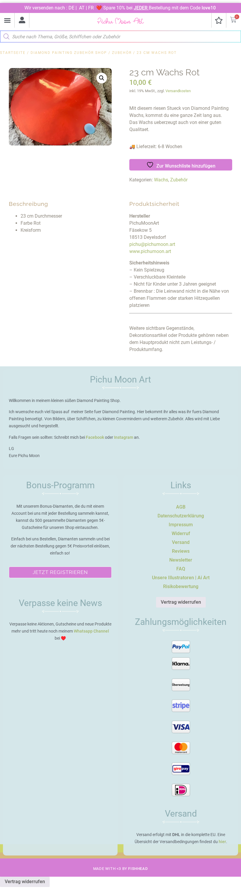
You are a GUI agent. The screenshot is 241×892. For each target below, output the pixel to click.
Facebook (95, 437)
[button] (7, 20)
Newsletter (180, 560)
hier (222, 841)
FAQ (180, 569)
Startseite (13, 53)
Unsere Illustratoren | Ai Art (181, 577)
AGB (180, 507)
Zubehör (122, 53)
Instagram (123, 437)
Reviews (181, 551)
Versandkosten (178, 91)
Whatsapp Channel (91, 631)
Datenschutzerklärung (181, 516)
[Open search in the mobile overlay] (120, 35)
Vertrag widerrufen (181, 602)
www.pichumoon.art (150, 251)
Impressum (181, 524)
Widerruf (181, 533)
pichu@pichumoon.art (152, 244)
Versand (181, 542)
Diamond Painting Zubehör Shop (69, 53)
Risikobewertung (180, 586)
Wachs (161, 180)
